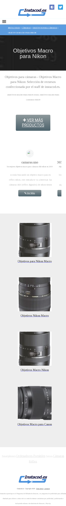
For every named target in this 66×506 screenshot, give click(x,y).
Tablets (49, 456)
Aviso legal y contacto (43, 488)
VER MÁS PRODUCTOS (33, 122)
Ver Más (30, 193)
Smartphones (9, 456)
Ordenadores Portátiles (30, 456)
